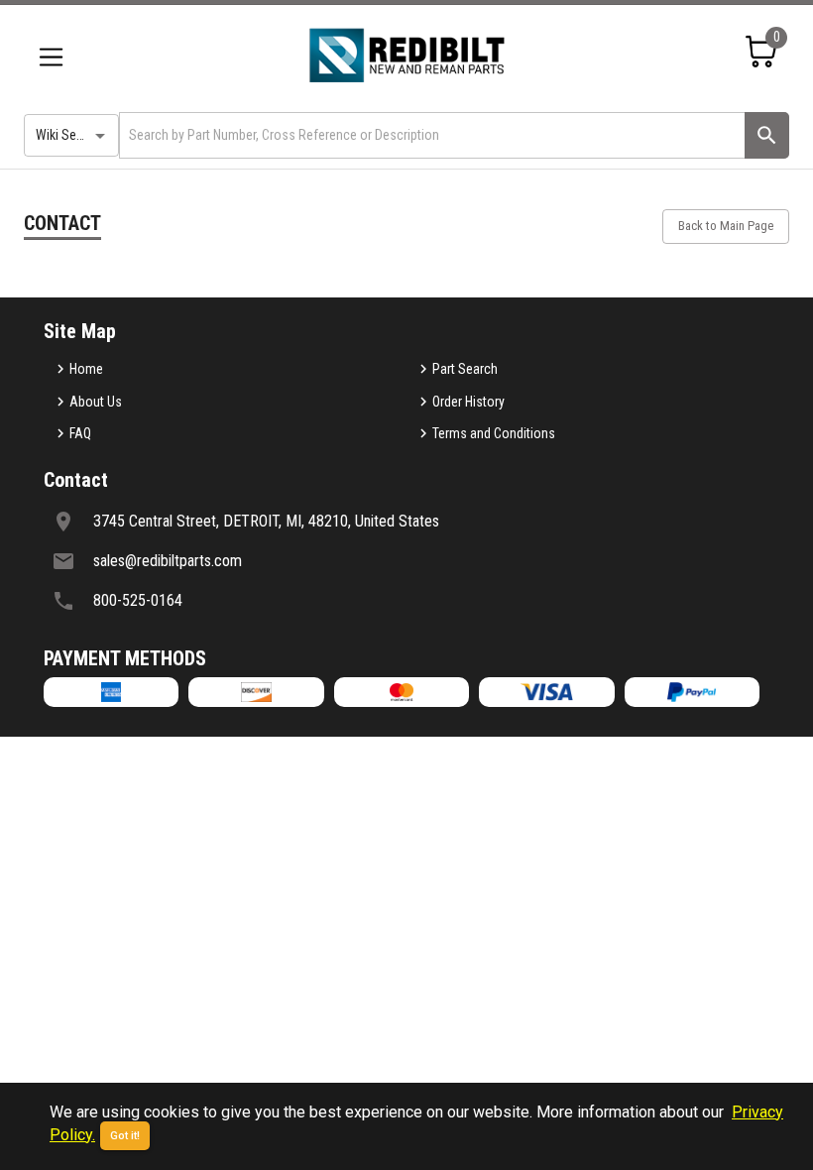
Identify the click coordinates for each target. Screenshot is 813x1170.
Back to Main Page (725, 225)
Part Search (465, 369)
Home (86, 369)
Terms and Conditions (493, 433)
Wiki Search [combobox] (68, 135)
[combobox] (430, 135)
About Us (95, 402)
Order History (468, 402)
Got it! (125, 1135)
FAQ (80, 433)
